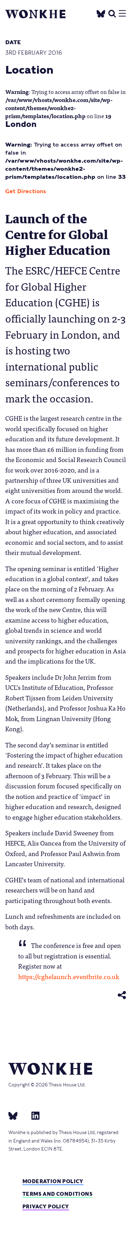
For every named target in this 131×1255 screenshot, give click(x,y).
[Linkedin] (32, 1115)
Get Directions (25, 191)
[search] (112, 13)
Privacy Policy (45, 1206)
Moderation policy (52, 1181)
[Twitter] (101, 12)
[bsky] (17, 1115)
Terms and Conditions (57, 1194)
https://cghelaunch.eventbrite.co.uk (68, 976)
